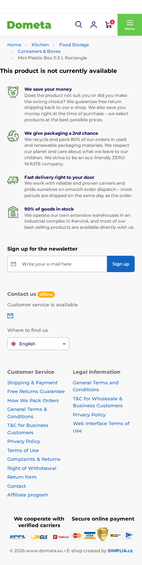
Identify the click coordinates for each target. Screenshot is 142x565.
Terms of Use (23, 450)
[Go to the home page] (29, 25)
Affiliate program (27, 495)
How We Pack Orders (33, 400)
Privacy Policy (23, 441)
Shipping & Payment (32, 382)
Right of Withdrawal (31, 468)
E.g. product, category (50, 40)
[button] (79, 25)
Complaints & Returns (33, 459)
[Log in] (93, 25)
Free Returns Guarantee (36, 391)
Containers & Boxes (39, 51)
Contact (16, 486)
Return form (22, 477)
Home (14, 44)
